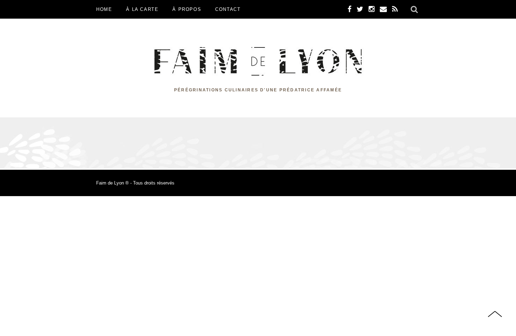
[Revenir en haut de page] (495, 314)
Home (104, 9)
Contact (227, 9)
